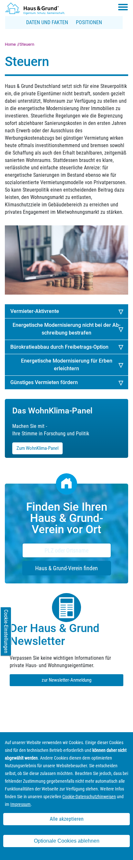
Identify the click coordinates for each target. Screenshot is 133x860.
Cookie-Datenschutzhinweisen (89, 796)
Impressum (20, 804)
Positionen (89, 22)
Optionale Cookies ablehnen (66, 841)
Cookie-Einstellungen (6, 631)
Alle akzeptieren (67, 819)
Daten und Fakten (47, 22)
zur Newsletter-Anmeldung (66, 680)
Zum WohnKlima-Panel (37, 448)
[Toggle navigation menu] (123, 7)
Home (10, 44)
